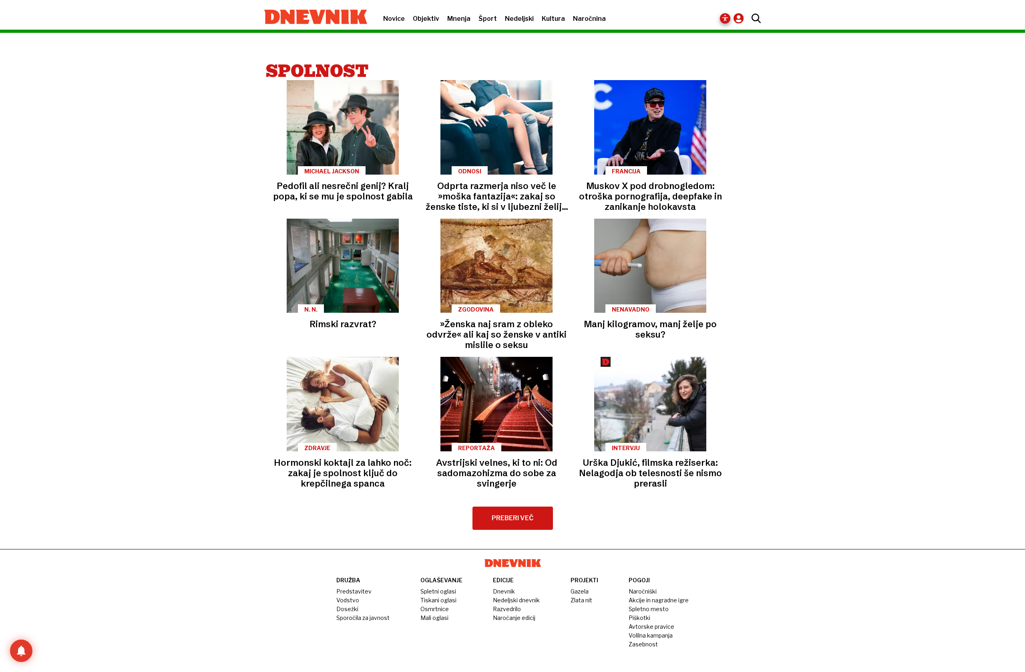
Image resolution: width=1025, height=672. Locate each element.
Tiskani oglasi (438, 600)
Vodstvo (347, 600)
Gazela (580, 591)
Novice (394, 18)
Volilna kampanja (651, 635)
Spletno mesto (649, 609)
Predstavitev (354, 591)
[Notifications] (21, 651)
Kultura (553, 18)
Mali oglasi (434, 617)
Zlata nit (581, 600)
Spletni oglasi (438, 591)
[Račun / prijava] (741, 18)
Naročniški (643, 591)
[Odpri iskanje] (754, 18)
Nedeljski (519, 18)
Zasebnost (643, 644)
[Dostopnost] (725, 18)
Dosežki (347, 609)
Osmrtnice (434, 609)
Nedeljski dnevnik (516, 600)
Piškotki (639, 617)
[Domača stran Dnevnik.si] (311, 18)
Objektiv (426, 18)
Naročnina (589, 18)
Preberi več (513, 518)
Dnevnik (504, 591)
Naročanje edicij (514, 617)
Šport (487, 18)
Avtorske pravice (651, 626)
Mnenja (458, 18)
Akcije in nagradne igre (659, 600)
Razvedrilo (507, 609)
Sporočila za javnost (363, 617)
